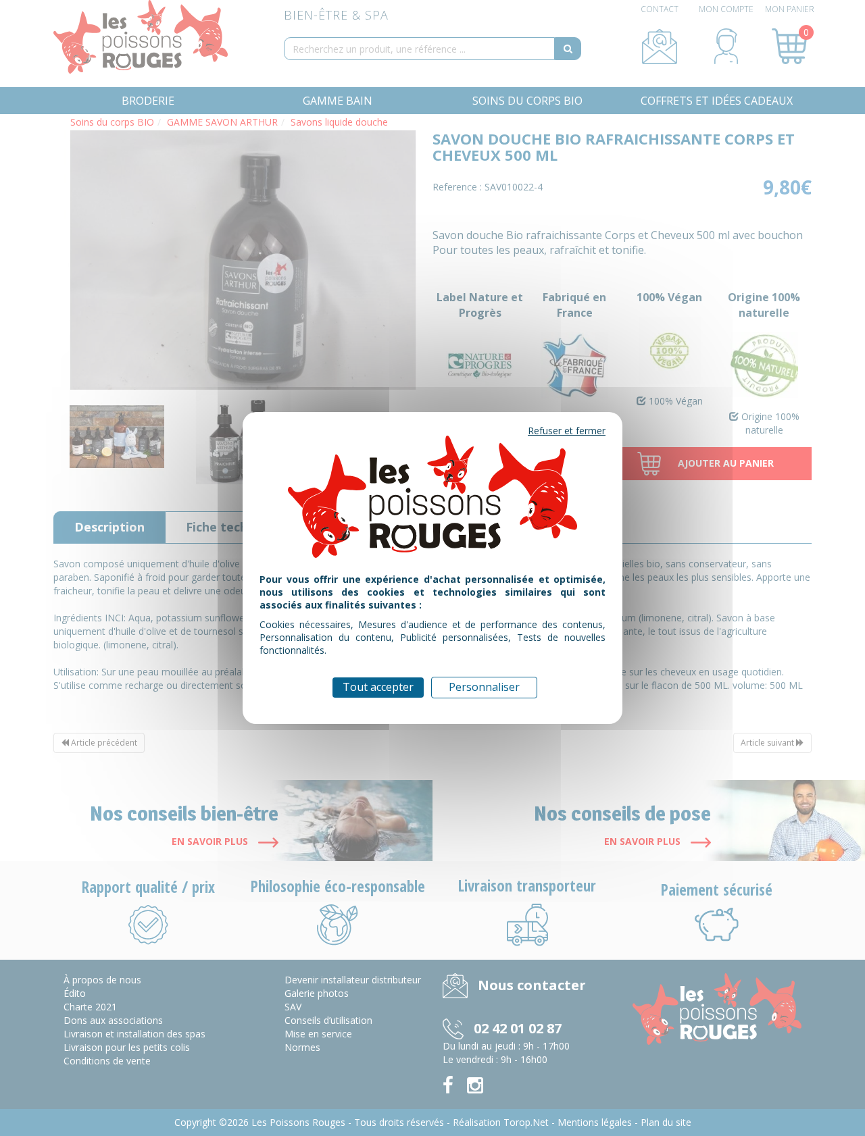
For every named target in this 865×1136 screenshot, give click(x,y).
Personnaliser (484, 686)
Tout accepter (378, 686)
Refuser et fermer (567, 430)
